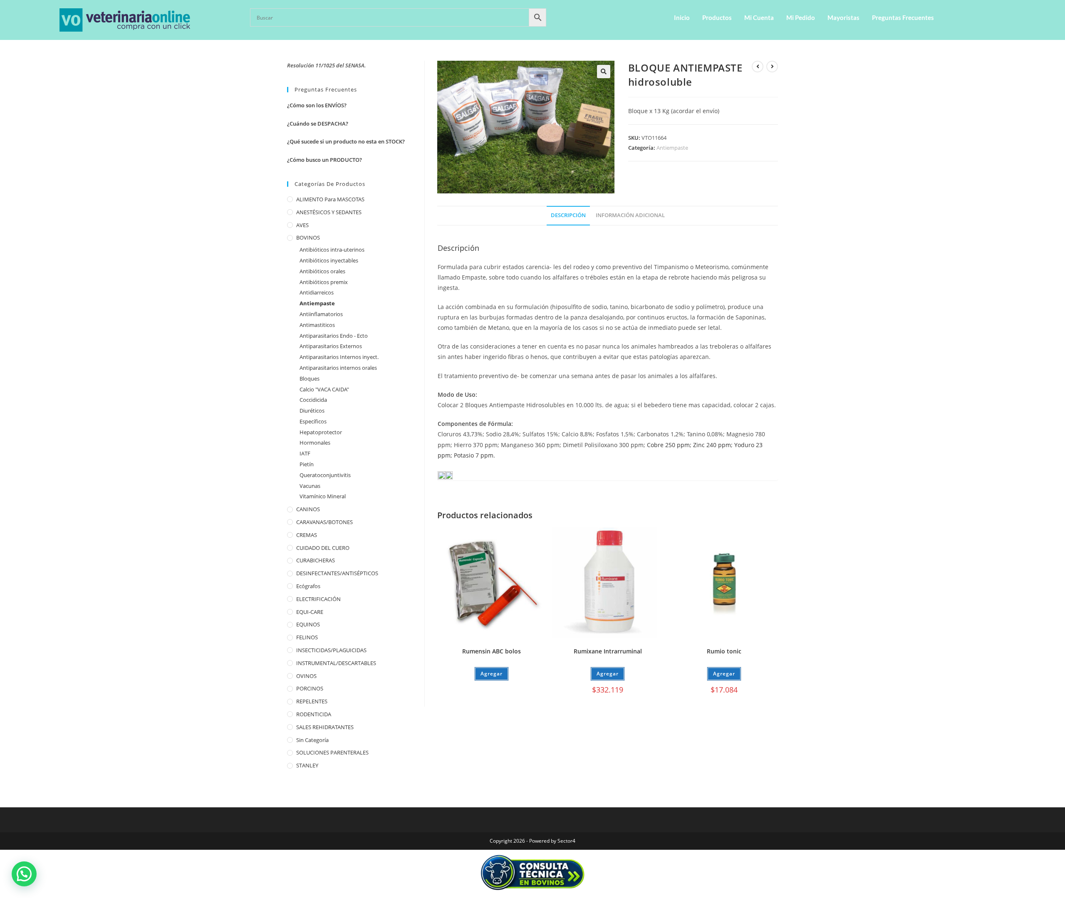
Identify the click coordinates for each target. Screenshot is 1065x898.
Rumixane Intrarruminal (608, 651)
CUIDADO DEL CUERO (322, 548)
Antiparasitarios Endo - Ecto (334, 335)
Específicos (313, 421)
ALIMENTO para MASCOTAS (330, 199)
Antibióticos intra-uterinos (332, 249)
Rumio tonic (724, 651)
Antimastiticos (317, 325)
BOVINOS (308, 237)
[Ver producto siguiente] (772, 66)
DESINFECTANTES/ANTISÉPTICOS (337, 573)
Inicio (682, 17)
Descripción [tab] (568, 215)
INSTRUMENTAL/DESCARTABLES (336, 663)
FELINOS (307, 637)
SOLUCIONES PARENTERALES (332, 752)
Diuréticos (312, 410)
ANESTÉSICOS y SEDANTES (329, 212)
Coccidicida (313, 399)
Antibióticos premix (324, 282)
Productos (717, 17)
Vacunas (310, 486)
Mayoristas (843, 17)
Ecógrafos (308, 586)
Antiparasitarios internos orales (338, 367)
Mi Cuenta (759, 17)
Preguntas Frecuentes (903, 17)
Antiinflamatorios (321, 314)
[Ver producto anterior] (757, 66)
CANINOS (308, 509)
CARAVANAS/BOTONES (324, 522)
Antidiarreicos (317, 292)
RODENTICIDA (313, 714)
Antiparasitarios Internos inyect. (339, 357)
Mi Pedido (800, 17)
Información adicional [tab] (630, 215)
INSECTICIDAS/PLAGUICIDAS (331, 650)
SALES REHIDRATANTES (325, 727)
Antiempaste (672, 147)
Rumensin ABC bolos (491, 651)
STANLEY (307, 765)
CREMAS (306, 535)
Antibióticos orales (322, 271)
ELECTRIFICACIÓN (318, 599)
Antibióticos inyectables (329, 260)
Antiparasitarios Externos (331, 346)
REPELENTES (311, 701)
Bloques (310, 378)
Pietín (307, 464)
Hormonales (315, 442)
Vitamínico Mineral (323, 496)
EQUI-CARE (309, 612)
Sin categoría (312, 740)
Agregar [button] (608, 673)
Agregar (491, 673)
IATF (305, 453)
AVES (302, 225)
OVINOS (306, 676)
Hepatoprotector (321, 432)
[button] (603, 71)
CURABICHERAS (315, 560)
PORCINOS (309, 688)
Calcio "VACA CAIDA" (324, 389)
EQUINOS (308, 624)
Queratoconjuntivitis (325, 475)
